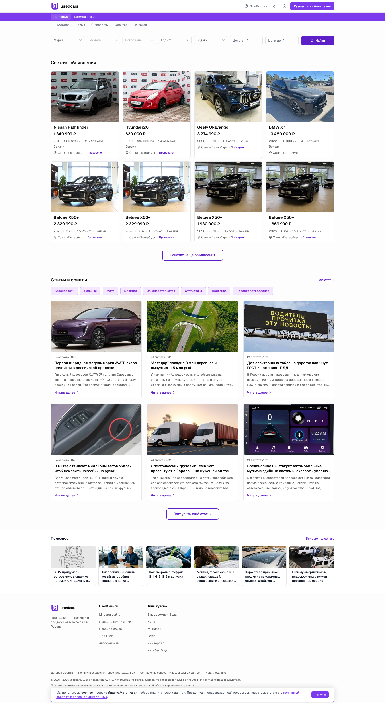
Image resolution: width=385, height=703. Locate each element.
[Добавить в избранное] (113, 76)
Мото (110, 291)
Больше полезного (320, 539)
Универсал (156, 643)
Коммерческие (85, 17)
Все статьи (326, 280)
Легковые (60, 17)
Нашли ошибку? (216, 672)
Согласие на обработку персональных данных (170, 672)
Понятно (320, 695)
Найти (320, 41)
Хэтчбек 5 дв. (158, 650)
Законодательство (161, 291)
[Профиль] (285, 6)
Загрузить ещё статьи (192, 514)
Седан (152, 636)
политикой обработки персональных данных (165, 685)
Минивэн (154, 629)
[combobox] (67, 40)
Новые (80, 25)
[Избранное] (275, 6)
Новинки (90, 291)
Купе (151, 622)
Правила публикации (115, 622)
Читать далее (65, 392)
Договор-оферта (62, 672)
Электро (121, 25)
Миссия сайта (109, 615)
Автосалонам (109, 643)
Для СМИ (106, 636)
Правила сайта (110, 629)
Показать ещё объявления (192, 255)
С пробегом (100, 25)
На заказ (140, 25)
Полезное (219, 291)
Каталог (63, 25)
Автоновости (64, 291)
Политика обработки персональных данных (106, 672)
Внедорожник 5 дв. (162, 615)
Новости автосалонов (252, 291)
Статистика (193, 291)
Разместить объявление (312, 6)
